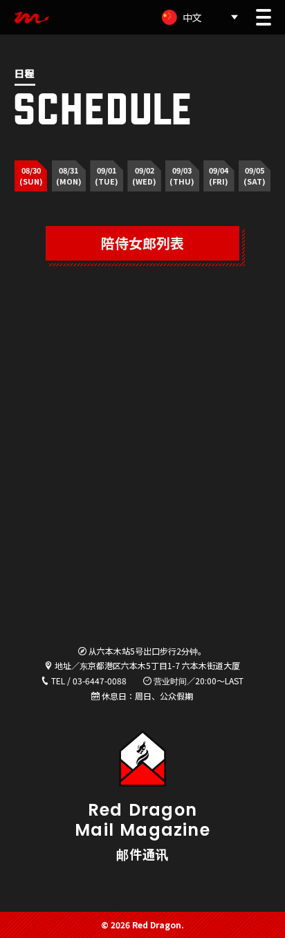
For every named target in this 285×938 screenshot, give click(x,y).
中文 (192, 17)
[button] (263, 17)
